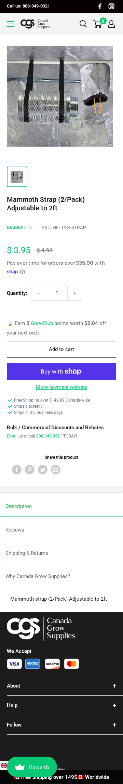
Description (18, 506)
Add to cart (61, 349)
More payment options (61, 387)
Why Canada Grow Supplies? (37, 576)
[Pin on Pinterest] (30, 469)
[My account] (111, 24)
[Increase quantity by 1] (75, 293)
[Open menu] (10, 24)
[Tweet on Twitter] (42, 469)
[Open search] (83, 24)
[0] (97, 24)
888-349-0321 (49, 436)
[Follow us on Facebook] (100, 6)
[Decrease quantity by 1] (38, 293)
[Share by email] (55, 469)
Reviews (14, 530)
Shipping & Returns (26, 553)
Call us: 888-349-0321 (28, 6)
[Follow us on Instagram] (111, 6)
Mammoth (19, 227)
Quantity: (17, 293)
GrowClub (42, 323)
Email (12, 436)
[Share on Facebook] (17, 469)
